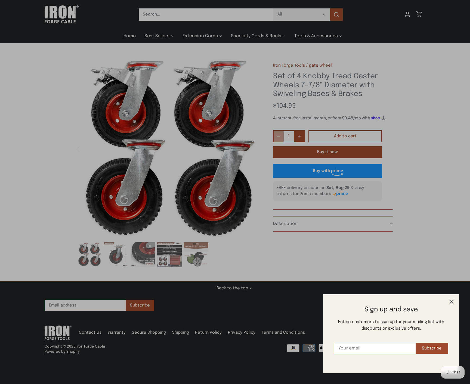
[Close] (451, 302)
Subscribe (432, 348)
